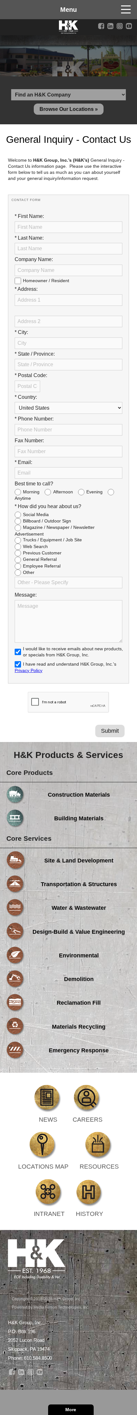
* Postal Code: (31, 375)
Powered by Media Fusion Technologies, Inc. (50, 1307)
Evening (94, 491)
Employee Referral (42, 565)
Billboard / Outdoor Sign (47, 520)
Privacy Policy (28, 670)
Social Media (36, 514)
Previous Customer (42, 552)
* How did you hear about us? (48, 506)
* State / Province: (35, 354)
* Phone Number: (34, 418)
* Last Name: (29, 238)
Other (28, 572)
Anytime (23, 498)
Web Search (35, 546)
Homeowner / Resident (46, 280)
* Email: (23, 462)
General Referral (40, 559)
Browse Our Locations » (69, 109)
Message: (26, 595)
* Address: (26, 289)
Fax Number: (29, 440)
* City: (21, 332)
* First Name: (29, 216)
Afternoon (63, 491)
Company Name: (34, 259)
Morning (31, 491)
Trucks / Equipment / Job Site (52, 539)
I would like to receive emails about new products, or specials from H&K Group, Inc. (73, 651)
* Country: (26, 397)
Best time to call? (34, 483)
